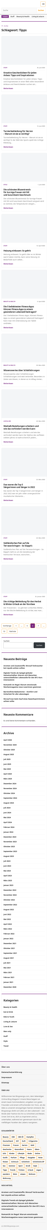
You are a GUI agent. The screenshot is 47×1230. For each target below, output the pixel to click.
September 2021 (10, 953)
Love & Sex (7, 421)
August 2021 (8, 958)
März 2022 (7, 929)
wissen (23, 1174)
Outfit (5, 1158)
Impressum (6, 1077)
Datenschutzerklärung (11, 1072)
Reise (40, 1158)
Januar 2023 (8, 885)
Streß (28, 1166)
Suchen (41, 10)
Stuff (12, 16)
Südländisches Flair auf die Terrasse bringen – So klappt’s (17, 544)
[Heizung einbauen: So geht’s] (24, 228)
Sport (20, 1166)
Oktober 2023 (9, 846)
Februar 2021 (8, 977)
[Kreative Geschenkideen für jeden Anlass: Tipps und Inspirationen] (24, 50)
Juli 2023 (6, 861)
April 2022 (7, 924)
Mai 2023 (7, 871)
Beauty (5, 1137)
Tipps (5, 1170)
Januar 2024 (8, 832)
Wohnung (7, 1178)
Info (4, 1153)
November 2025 (10, 745)
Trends (12, 1170)
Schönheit (26, 1162)
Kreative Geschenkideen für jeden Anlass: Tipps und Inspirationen (20, 74)
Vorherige (7, 625)
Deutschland (8, 1141)
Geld (32, 1145)
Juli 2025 (6, 759)
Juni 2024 (7, 812)
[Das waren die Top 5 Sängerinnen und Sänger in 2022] (24, 462)
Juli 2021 (6, 963)
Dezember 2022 (9, 890)
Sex (4, 1166)
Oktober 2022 (9, 900)
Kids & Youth (8, 1017)
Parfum (14, 1158)
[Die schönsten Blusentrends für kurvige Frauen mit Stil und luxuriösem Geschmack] (24, 167)
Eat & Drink (8, 1012)
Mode (29, 1153)
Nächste (12, 631)
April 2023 (7, 875)
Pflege (22, 1158)
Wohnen (32, 1174)
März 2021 (7, 972)
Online (37, 1153)
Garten (24, 1145)
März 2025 (7, 779)
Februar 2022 (8, 934)
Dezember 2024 (9, 783)
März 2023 (7, 880)
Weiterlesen (8, 88)
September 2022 (10, 904)
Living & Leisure (38, 16)
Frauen (16, 1145)
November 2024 (10, 788)
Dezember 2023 (9, 837)
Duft (24, 1141)
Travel (5, 1046)
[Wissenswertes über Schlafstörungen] (24, 348)
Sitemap (5, 1082)
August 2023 (8, 856)
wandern (6, 1174)
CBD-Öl (20, 1137)
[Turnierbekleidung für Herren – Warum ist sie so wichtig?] (24, 109)
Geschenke (7, 1149)
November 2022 (10, 895)
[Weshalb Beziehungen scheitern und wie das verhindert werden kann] (24, 404)
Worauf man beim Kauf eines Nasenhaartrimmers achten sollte (24, 700)
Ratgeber (31, 1158)
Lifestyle (21, 1153)
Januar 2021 (8, 982)
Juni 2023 (7, 866)
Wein (15, 1174)
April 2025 (7, 774)
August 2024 (8, 803)
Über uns (5, 1067)
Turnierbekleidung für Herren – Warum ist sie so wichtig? (18, 132)
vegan (38, 1170)
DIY (17, 1141)
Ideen (37, 1149)
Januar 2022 (8, 938)
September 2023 (10, 851)
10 (4, 631)
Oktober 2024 (9, 793)
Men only (7, 1031)
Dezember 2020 (9, 987)
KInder (12, 1153)
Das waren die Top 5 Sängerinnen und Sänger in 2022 (19, 486)
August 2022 (8, 909)
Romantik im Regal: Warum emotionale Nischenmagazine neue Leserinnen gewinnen (22, 686)
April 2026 (7, 740)
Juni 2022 (7, 914)
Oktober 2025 (9, 749)
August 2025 (8, 754)
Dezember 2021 (9, 943)
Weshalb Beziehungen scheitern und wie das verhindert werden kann (21, 427)
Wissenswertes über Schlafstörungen (21, 370)
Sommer (12, 1166)
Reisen (5, 1162)
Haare (29, 1149)
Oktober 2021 (9, 948)
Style (5, 184)
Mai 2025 (7, 769)
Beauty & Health (23, 16)
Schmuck (14, 1162)
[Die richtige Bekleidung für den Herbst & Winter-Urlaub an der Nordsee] (24, 579)
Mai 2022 (7, 919)
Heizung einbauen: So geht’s (17, 250)
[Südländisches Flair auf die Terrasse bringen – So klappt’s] (24, 521)
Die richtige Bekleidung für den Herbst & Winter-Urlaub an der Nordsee (22, 603)
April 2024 (7, 822)
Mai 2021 (7, 968)
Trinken (21, 1170)
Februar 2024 (8, 827)
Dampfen (30, 1137)
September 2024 (10, 798)
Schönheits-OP (38, 1162)
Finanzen (6, 1145)
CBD (13, 1137)
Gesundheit (19, 1149)
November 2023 (10, 841)
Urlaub (30, 1170)
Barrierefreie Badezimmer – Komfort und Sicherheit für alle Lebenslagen (20, 693)
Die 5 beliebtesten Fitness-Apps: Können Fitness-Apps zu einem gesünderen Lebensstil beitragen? (20, 309)
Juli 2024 (6, 808)
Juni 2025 (7, 764)
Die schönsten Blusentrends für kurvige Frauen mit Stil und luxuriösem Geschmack (17, 192)
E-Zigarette (33, 1141)
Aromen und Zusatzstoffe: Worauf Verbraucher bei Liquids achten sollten (23, 667)
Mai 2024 (7, 817)
